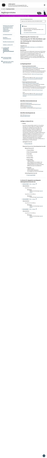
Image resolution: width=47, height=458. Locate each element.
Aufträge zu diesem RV (8, 44)
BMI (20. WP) (34, 89)
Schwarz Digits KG (28, 143)
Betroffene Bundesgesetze (8, 41)
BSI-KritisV (22, 116)
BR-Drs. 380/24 (25, 67)
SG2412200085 (25, 199)
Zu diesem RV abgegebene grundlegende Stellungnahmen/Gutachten (8, 50)
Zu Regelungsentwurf (7, 34)
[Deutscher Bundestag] (4, 5)
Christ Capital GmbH (31, 175)
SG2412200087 (25, 209)
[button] (45, 5)
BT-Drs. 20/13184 (26, 83)
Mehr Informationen (7, 62)
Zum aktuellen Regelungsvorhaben (30, 32)
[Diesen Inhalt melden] (36, 199)
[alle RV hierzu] (35, 67)
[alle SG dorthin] (40, 197)
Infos (28, 15)
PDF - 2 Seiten (32, 199)
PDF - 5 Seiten (32, 209)
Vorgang (30, 67)
